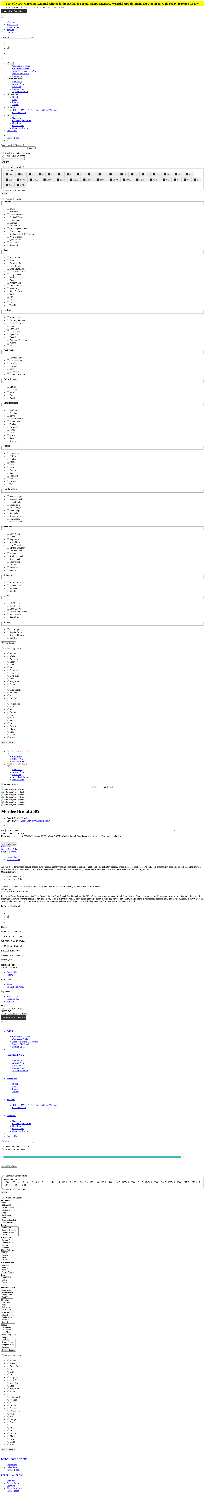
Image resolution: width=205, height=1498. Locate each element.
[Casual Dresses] (12, 1207)
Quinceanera (15, 239)
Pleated (12, 337)
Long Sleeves (15, 609)
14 (102, 174)
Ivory (12, 718)
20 (135, 174)
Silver (12, 734)
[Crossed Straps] (8, 1242)
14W (22, 179)
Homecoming (15, 231)
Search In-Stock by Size (16, 167)
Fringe (12, 430)
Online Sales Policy (9, 849)
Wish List (11, 22)
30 (190, 174)
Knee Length (15, 510)
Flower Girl (14, 225)
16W (35, 179)
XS (167, 179)
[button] (10, 63)
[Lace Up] (8, 1245)
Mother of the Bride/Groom (21, 234)
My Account (12, 24)
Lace (11, 432)
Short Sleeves (15, 614)
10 (81, 174)
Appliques (14, 410)
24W (88, 179)
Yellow (13, 653)
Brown (13, 726)
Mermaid (13, 588)
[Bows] (7, 1270)
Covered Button (16, 358)
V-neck (12, 570)
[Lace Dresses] (8, 1222)
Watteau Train (15, 521)
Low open (14, 366)
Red (11, 709)
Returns (10, 975)
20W (62, 179)
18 (124, 174)
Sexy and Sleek (16, 285)
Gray (12, 732)
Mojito (12, 656)
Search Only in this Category (17, 153)
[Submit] (32, 37)
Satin (11, 473)
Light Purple (15, 690)
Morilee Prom (18, 779)
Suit (11, 297)
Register (10, 29)
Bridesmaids (14, 211)
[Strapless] (8, 1347)
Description (12, 857)
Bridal (12, 209)
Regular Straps (15, 632)
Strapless (13, 564)
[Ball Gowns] (8, 1215)
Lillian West (17, 759)
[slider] (183, 1157)
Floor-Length (15, 507)
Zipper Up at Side (17, 374)
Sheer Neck (14, 562)
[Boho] (8, 1218)
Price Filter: (11, 156)
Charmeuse (14, 453)
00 (22, 174)
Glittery (12, 387)
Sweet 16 (13, 245)
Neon (11, 392)
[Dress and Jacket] (8, 1220)
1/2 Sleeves (14, 603)
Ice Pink (13, 692)
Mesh (11, 467)
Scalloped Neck (16, 556)
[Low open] (8, 1247)
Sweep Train (15, 516)
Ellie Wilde (17, 769)
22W (75, 179)
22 (146, 174)
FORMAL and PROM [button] (12, 1475)
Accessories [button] (12, 1078)
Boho (11, 260)
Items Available (13, 859)
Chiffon (12, 456)
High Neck (14, 539)
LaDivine (16, 774)
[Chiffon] (6, 1280)
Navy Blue (14, 681)
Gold (12, 723)
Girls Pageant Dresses (19, 228)
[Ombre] (4, 1260)
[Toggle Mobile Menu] (2, 1021)
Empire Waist (15, 585)
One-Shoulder (15, 550)
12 (92, 174)
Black (12, 729)
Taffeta (12, 481)
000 (11, 174)
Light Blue (14, 673)
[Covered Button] (8, 1240)
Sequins (12, 441)
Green (12, 662)
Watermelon (15, 704)
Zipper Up (14, 372)
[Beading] (7, 1267)
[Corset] (9, 1235)
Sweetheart (14, 567)
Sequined (13, 476)
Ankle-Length (15, 496)
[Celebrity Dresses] (9, 1230)
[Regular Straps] (8, 1342)
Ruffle (12, 435)
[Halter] (8, 1305)
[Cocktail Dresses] (12, 1210)
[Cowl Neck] (8, 1302)
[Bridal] (12, 1203)
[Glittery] (4, 1253)
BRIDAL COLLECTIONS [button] (14, 1459)
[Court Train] (7, 1297)
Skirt (11, 294)
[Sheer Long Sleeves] (9, 1334)
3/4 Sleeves (14, 606)
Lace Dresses (15, 266)
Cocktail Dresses (16, 217)
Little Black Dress (17, 269)
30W (128, 179)
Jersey (12, 462)
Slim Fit (12, 591)
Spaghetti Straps (16, 635)
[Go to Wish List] (5, 15)
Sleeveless (14, 617)
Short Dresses (15, 291)
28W (115, 179)
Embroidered (15, 421)
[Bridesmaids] (12, 1205)
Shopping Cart (13, 27)
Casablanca (17, 756)
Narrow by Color (13, 648)
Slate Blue (14, 676)
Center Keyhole (16, 323)
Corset (12, 326)
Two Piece (14, 305)
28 (179, 174)
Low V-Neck (15, 545)
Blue (12, 678)
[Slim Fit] (8, 1322)
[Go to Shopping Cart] (2, 15)
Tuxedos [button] (11, 1099)
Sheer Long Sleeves (18, 611)
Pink (12, 695)
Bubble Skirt (15, 317)
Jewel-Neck (14, 542)
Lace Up (13, 363)
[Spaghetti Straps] (8, 1345)
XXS (155, 179)
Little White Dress (17, 271)
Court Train (14, 505)
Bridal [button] (10, 1031)
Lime (12, 664)
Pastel (12, 398)
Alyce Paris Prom (20, 777)
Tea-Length (14, 519)
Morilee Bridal (19, 761)
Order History (13, 999)
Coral (12, 715)
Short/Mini (14, 513)
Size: (3, 830)
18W (48, 179)
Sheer (12, 369)
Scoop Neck (14, 559)
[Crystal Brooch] (7, 1272)
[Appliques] (7, 1265)
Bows (12, 416)
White (12, 737)
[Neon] (4, 1257)
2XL (22, 184)
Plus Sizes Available (18, 340)
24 (157, 174)
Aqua (12, 667)
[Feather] (6, 1282)
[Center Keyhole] (9, 1232)
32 (10, 179)
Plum (12, 706)
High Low (14, 329)
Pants (11, 280)
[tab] (105, 756)
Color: (4, 833)
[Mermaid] (8, 1320)
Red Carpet (14, 242)
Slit (10, 345)
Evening (13, 223)
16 (113, 174)
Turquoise (14, 670)
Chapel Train (15, 502)
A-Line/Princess (16, 582)
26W (102, 179)
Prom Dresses (15, 237)
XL (10, 184)
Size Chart (5, 846)
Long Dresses (15, 274)
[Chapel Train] (7, 1295)
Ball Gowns (14, 257)
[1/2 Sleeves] (9, 1327)
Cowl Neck (14, 534)
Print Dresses (15, 283)
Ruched (12, 343)
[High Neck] (8, 1307)
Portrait (12, 553)
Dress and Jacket (16, 263)
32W (141, 179)
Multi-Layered (15, 331)
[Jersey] (6, 1285)
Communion (14, 220)
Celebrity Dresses (17, 320)
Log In (10, 32)
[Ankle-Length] (7, 1290)
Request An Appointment (14, 11)
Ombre (12, 395)
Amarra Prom (18, 772)
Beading (13, 413)
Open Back (14, 334)
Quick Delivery (42, 821)
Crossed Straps (16, 360)
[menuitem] (105, 22)
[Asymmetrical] (7, 1292)
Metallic (13, 389)
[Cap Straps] (8, 1340)
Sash (11, 438)
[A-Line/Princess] (8, 1315)
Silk (11, 478)
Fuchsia (13, 701)
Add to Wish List (9, 844)
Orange (13, 712)
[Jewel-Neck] (8, 1310)
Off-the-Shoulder (17, 548)
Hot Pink (14, 698)
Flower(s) (13, 427)
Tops (11, 299)
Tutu (11, 302)
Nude (12, 720)
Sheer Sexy (14, 288)
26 (168, 174)
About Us (11, 984)
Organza (13, 470)
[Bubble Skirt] (9, 1228)
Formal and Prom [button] (15, 1055)
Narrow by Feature (14, 199)
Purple (12, 684)
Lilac (12, 687)
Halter (12, 536)
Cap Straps (14, 629)
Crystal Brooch (16, 418)
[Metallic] (4, 1255)
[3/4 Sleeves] (9, 1330)
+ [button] (8, 754)
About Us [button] (11, 1115)
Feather (12, 424)
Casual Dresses (16, 214)
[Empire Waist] (8, 1317)
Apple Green (15, 659)
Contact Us (12, 972)
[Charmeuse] (6, 1277)
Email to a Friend (8, 852)
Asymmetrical (15, 499)
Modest (12, 277)
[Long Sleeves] (9, 1332)
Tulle (11, 484)
